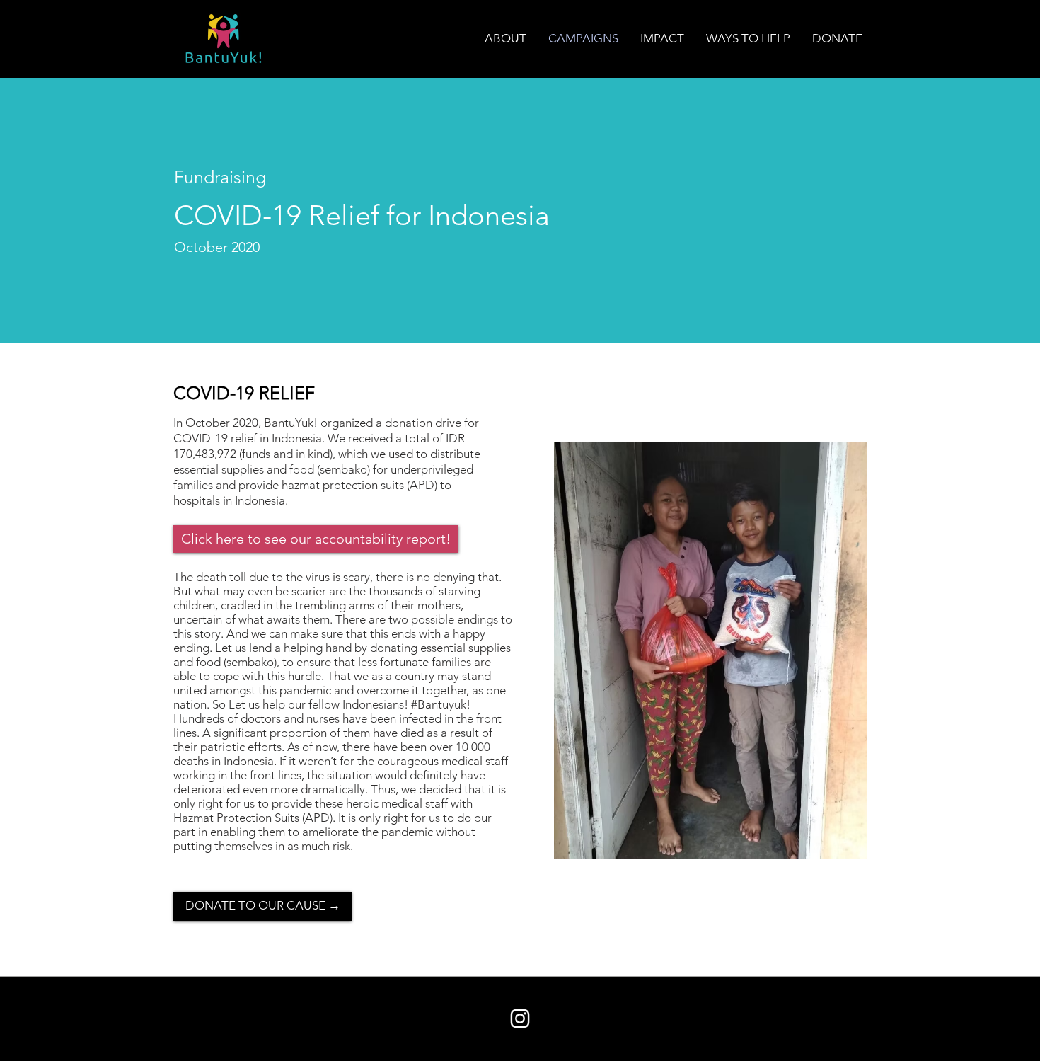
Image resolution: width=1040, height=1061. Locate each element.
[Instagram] (520, 1018)
